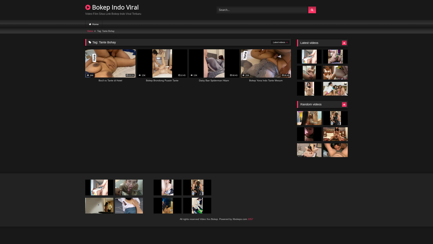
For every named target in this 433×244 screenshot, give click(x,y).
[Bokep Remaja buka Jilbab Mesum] (335, 134)
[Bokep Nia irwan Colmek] (335, 73)
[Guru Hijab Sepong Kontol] (129, 187)
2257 (250, 219)
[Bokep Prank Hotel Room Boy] (99, 206)
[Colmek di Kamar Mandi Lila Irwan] (309, 73)
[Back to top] (422, 234)
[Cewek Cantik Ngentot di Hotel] (309, 134)
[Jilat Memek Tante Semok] (335, 150)
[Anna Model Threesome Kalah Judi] (335, 118)
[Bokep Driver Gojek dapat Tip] (197, 206)
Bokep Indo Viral (114, 7)
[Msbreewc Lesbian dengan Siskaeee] (309, 150)
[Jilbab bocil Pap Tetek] (309, 89)
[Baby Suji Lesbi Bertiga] (335, 89)
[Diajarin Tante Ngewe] (168, 206)
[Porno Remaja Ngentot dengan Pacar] (309, 118)
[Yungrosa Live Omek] (335, 57)
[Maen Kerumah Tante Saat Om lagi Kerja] (168, 187)
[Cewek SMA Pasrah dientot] (129, 206)
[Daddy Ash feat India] (309, 57)
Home (95, 24)
